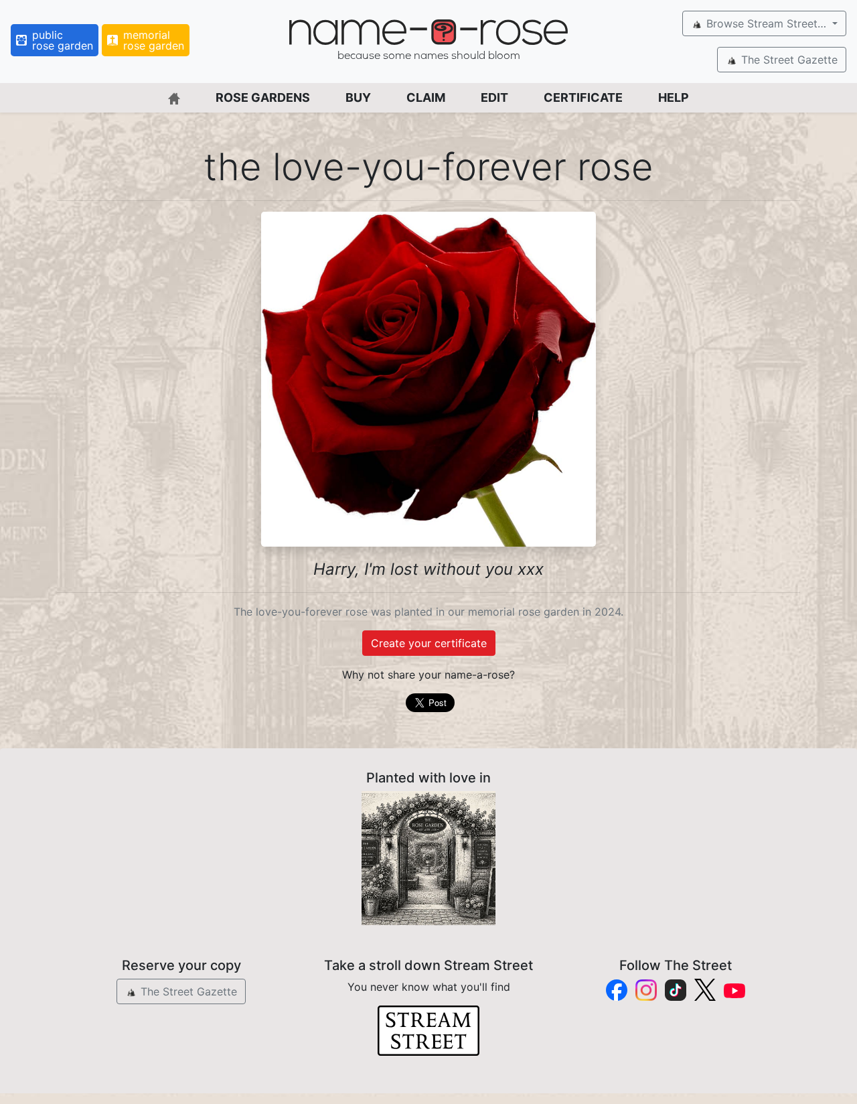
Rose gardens (263, 97)
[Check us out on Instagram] (646, 990)
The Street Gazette (788, 59)
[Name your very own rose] (428, 858)
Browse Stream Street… (766, 23)
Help (673, 97)
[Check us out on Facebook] (616, 990)
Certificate (583, 97)
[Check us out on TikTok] (675, 990)
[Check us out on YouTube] (734, 989)
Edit (494, 97)
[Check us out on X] (705, 990)
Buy (358, 97)
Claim (425, 97)
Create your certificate (429, 643)
